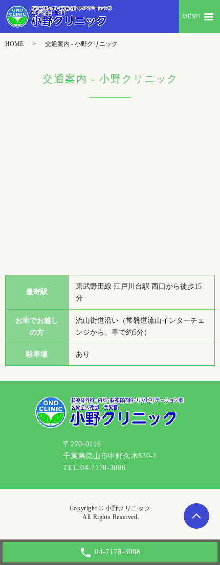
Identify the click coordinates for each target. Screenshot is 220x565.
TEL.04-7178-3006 (94, 468)
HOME (14, 44)
